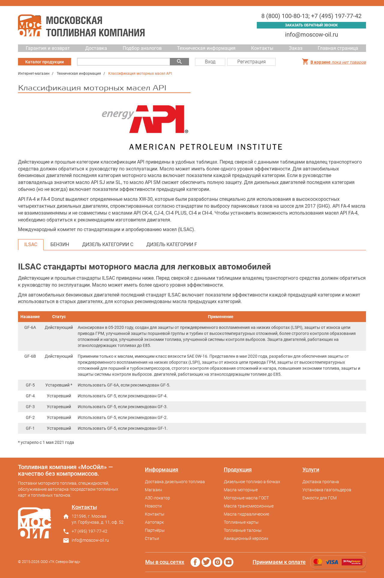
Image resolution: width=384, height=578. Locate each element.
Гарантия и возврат (48, 48)
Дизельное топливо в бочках (252, 481)
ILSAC (30, 244)
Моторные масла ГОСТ (246, 497)
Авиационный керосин (246, 538)
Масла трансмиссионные (249, 506)
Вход (210, 62)
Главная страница (338, 48)
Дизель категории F (171, 244)
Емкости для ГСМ (319, 497)
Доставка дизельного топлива (175, 481)
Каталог (44, 61)
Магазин (153, 489)
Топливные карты (241, 522)
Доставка (96, 48)
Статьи (152, 538)
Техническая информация (206, 48)
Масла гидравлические (246, 514)
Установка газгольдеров (326, 489)
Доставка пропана (320, 481)
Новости (153, 506)
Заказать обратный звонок (311, 25)
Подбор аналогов (142, 48)
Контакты (262, 48)
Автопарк (154, 522)
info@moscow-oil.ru (311, 34)
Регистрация (251, 62)
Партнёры (155, 530)
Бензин (59, 244)
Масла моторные (241, 489)
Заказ (295, 48)
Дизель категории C (107, 244)
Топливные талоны (243, 530)
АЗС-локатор (157, 497)
